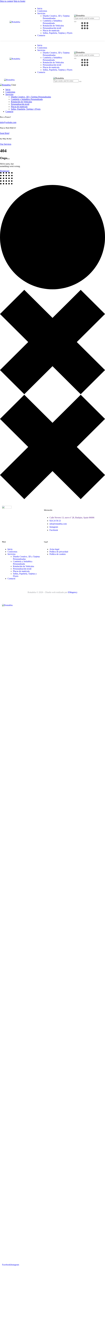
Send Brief (4, 133)
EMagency (72, 592)
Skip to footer (19, 1)
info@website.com (8, 122)
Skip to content (6, 1)
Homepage (4, 171)
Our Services (5, 144)
